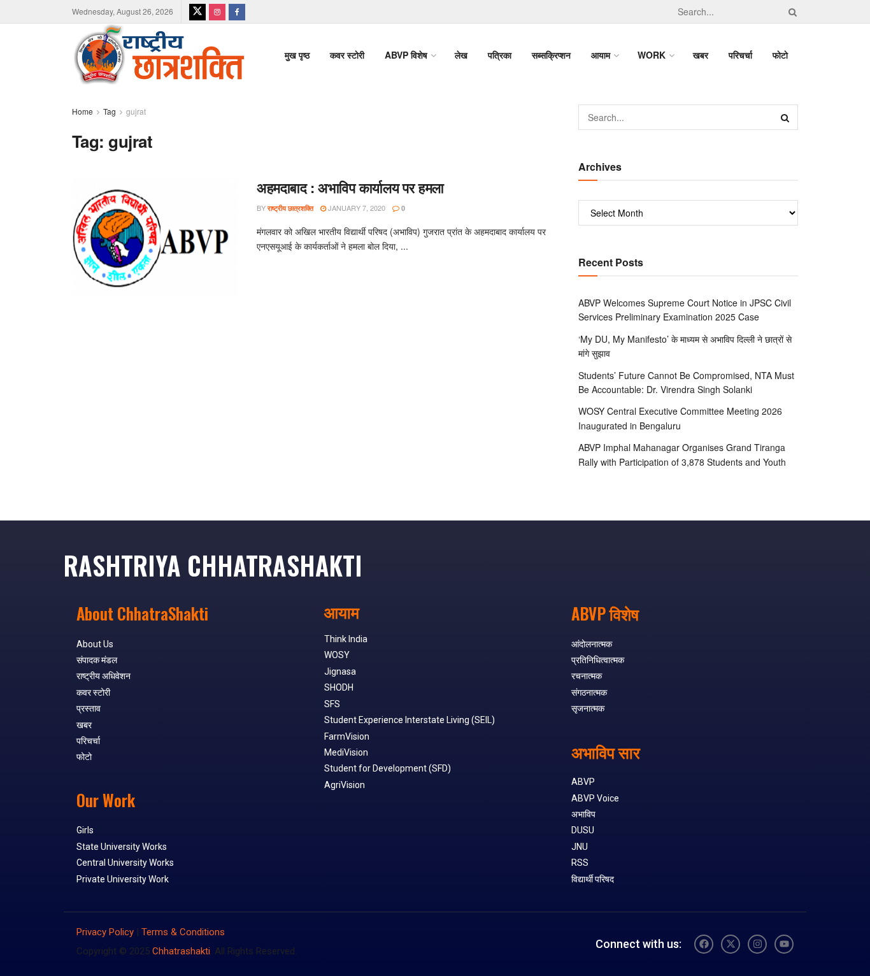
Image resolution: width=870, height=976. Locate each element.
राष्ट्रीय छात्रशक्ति (290, 208)
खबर (700, 54)
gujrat (136, 111)
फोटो (780, 54)
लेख (461, 54)
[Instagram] (757, 944)
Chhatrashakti (181, 951)
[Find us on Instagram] (217, 11)
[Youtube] (784, 944)
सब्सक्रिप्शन (551, 54)
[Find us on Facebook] (237, 11)
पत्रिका (499, 54)
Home (82, 111)
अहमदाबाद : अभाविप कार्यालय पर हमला (350, 187)
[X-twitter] (730, 944)
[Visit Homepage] (158, 55)
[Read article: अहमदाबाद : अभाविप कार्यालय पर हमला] (155, 237)
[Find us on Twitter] (197, 11)
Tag (109, 111)
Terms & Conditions (183, 932)
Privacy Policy (105, 932)
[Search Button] (790, 11)
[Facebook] (703, 944)
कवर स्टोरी (347, 54)
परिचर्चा (740, 54)
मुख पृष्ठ (297, 54)
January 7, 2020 (355, 208)
